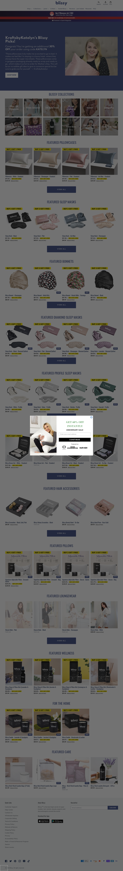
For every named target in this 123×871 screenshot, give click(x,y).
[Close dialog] (91, 417)
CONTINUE (74, 440)
